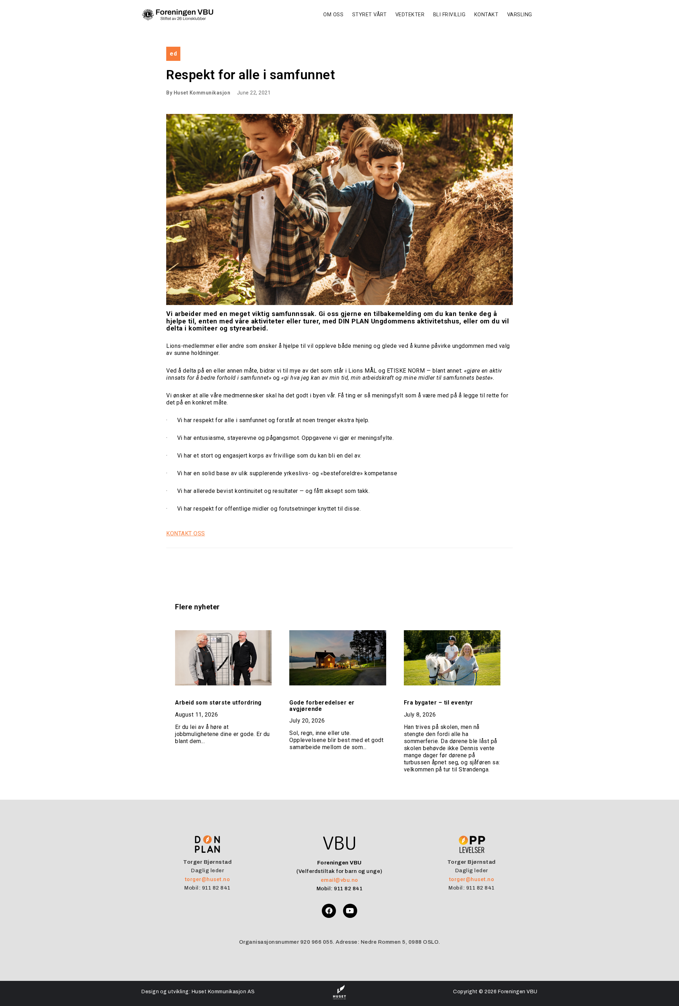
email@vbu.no (339, 880)
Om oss (333, 15)
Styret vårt (369, 15)
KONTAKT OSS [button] (185, 533)
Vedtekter (410, 15)
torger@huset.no (207, 879)
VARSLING (519, 15)
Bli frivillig (449, 15)
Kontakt (486, 15)
